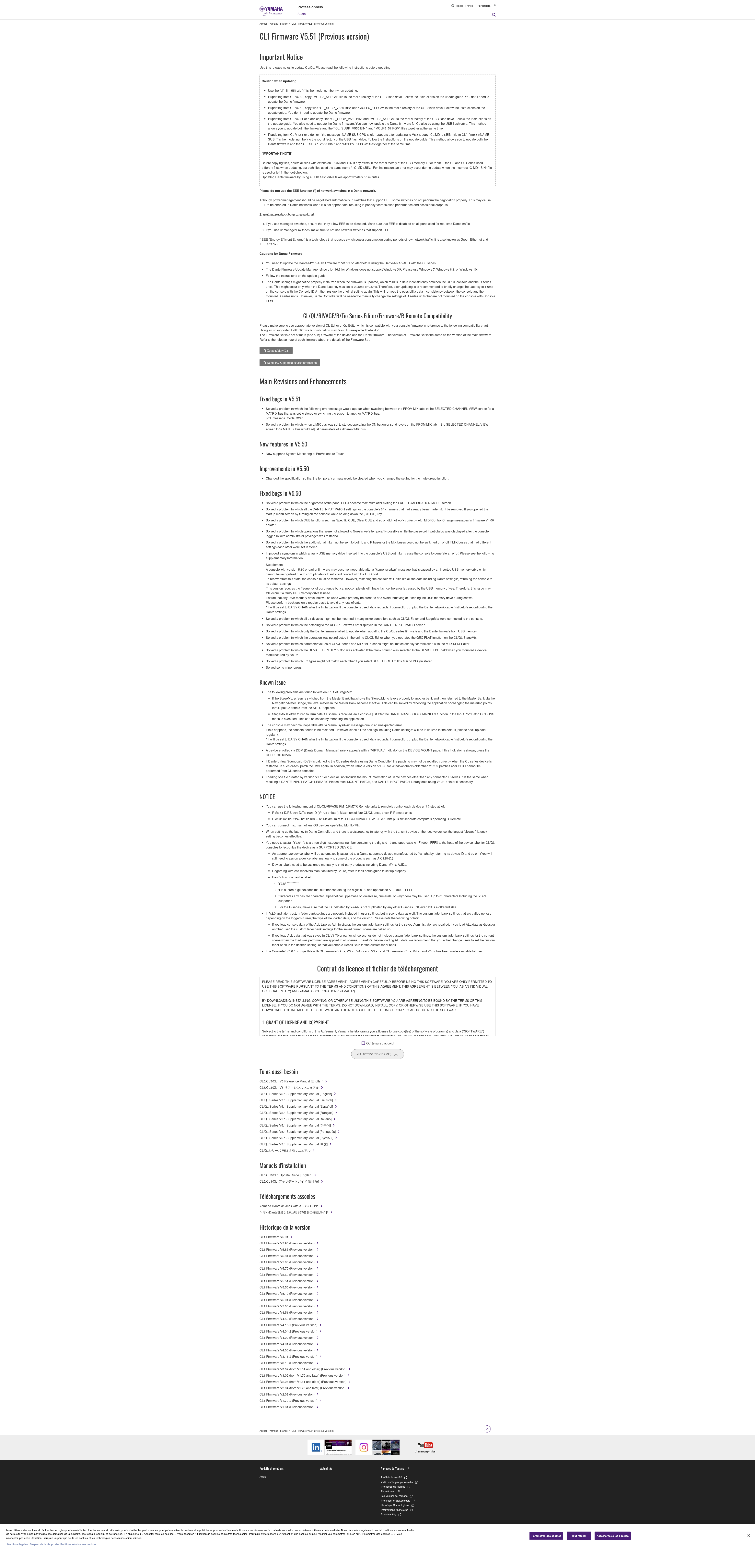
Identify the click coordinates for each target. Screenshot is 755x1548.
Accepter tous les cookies (613, 1536)
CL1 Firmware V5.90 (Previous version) (287, 1243)
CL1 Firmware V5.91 (274, 1237)
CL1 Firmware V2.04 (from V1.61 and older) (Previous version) (303, 1381)
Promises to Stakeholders (395, 1500)
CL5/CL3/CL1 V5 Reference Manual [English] (291, 1081)
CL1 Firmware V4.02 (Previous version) (287, 1337)
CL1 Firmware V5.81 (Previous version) (287, 1255)
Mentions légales (17, 1544)
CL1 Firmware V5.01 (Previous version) (287, 1300)
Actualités (326, 1468)
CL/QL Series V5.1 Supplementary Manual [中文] (294, 1144)
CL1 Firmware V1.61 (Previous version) (287, 1407)
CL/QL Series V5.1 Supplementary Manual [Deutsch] (296, 1100)
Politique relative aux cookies (78, 1544)
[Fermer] (748, 1535)
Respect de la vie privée (44, 1544)
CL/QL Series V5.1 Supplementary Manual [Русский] (296, 1138)
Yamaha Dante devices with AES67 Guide (289, 1206)
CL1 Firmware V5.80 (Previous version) (287, 1262)
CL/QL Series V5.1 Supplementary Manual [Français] (296, 1112)
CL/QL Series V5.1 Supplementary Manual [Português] (298, 1131)
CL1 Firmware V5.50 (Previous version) (287, 1287)
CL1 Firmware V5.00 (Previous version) (287, 1306)
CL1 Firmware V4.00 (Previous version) (287, 1350)
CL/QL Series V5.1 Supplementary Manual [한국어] (295, 1125)
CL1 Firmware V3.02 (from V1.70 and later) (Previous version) (302, 1375)
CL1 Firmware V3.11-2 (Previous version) (288, 1356)
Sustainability (388, 1514)
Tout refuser (579, 1536)
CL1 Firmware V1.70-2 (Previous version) (288, 1400)
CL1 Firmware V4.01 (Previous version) (287, 1344)
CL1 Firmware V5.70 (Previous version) (287, 1268)
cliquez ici (50, 1538)
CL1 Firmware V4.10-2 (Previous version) (288, 1325)
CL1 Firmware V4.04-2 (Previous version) (288, 1331)
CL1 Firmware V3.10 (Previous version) (287, 1362)
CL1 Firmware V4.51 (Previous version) (287, 1312)
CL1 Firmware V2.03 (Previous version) (287, 1394)
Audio (301, 13)
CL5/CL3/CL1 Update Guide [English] (286, 1175)
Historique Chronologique (395, 1505)
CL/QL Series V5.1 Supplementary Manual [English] (296, 1093)
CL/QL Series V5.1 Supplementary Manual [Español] (296, 1106)
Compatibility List (278, 350)
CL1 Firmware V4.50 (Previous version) (287, 1318)
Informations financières (394, 1510)
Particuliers (484, 5)
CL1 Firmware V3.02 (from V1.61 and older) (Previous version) (303, 1369)
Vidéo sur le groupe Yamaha (397, 1482)
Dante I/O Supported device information (292, 362)
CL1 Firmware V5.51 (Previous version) (287, 1281)
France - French (464, 5)
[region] (377, 1536)
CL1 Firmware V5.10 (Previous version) (287, 1293)
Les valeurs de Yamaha (394, 1496)
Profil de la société (391, 1477)
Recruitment (388, 1491)
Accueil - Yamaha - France (274, 23)
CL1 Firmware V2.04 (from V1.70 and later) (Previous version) (302, 1388)
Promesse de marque (393, 1486)
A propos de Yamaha (392, 1468)
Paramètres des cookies (546, 1536)
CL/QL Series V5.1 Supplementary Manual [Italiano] (295, 1119)
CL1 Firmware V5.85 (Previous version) (287, 1249)
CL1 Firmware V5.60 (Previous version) (287, 1274)
